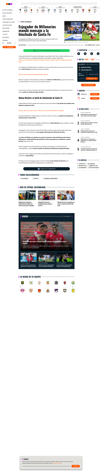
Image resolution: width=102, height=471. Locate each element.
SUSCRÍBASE (10, 47)
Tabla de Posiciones (7, 13)
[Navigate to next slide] (73, 287)
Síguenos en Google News (48, 169)
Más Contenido (6, 28)
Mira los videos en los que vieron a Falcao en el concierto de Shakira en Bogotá (41, 111)
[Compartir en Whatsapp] (91, 53)
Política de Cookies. (57, 463)
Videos (25, 216)
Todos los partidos (88, 85)
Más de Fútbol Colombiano (32, 187)
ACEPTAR (75, 466)
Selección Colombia (7, 25)
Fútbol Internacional (7, 19)
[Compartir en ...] (98, 53)
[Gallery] (47, 287)
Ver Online (91, 78)
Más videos (67, 216)
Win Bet (4, 16)
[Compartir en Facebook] (78, 53)
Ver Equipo (94, 94)
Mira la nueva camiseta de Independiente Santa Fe (33, 74)
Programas (5, 40)
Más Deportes (5, 37)
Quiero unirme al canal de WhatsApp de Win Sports (48, 50)
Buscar (9, 43)
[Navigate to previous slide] (20, 287)
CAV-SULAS (4, 34)
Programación (5, 31)
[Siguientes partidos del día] (98, 9)
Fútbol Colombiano (7, 10)
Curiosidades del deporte (8, 22)
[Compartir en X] (85, 53)
